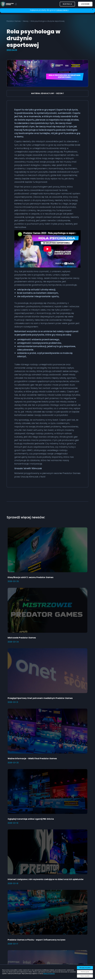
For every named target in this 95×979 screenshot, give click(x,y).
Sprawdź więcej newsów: (26, 517)
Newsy (25, 21)
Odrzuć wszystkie (85, 976)
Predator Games (14, 21)
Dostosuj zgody (85, 971)
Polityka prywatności (49, 973)
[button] (67, 4)
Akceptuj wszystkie (84, 967)
